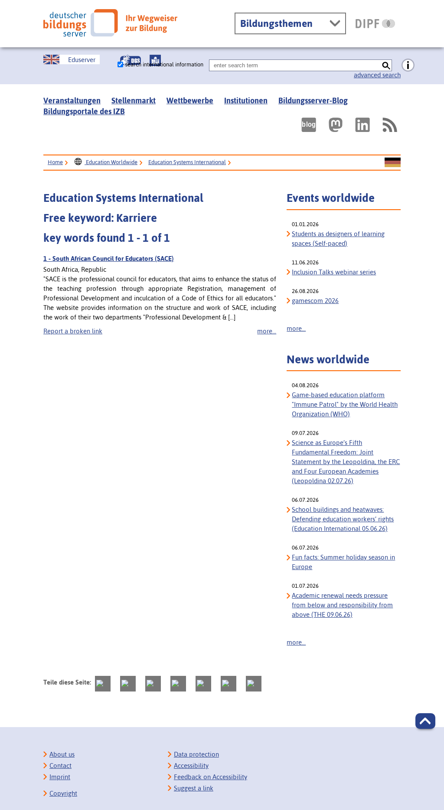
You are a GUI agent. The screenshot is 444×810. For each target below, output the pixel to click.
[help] (408, 65)
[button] (425, 721)
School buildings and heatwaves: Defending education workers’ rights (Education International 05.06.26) (343, 519)
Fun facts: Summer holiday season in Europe (343, 561)
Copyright (63, 793)
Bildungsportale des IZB (84, 111)
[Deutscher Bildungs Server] (110, 22)
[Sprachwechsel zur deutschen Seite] (393, 163)
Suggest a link (193, 788)
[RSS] (389, 125)
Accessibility (191, 765)
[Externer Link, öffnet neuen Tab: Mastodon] (335, 125)
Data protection (196, 754)
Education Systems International (187, 162)
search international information (164, 64)
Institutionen (246, 100)
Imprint (59, 776)
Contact (60, 765)
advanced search (377, 75)
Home (55, 162)
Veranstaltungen (72, 100)
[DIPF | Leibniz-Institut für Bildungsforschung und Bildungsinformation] (375, 23)
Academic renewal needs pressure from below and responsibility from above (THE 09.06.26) (342, 605)
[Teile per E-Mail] (228, 683)
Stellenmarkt (133, 100)
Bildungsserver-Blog (313, 100)
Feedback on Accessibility (210, 776)
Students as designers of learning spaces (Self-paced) (338, 238)
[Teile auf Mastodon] (103, 683)
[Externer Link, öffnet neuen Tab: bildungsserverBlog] (308, 125)
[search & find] (386, 65)
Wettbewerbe (189, 100)
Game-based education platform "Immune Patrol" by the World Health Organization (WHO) (345, 404)
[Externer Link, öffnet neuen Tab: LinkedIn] (362, 125)
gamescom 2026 (315, 300)
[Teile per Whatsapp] (178, 683)
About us (62, 754)
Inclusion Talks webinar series (334, 272)
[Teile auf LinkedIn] (203, 683)
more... (266, 331)
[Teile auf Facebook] (128, 683)
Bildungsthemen (276, 23)
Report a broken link (72, 331)
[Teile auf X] (153, 683)
